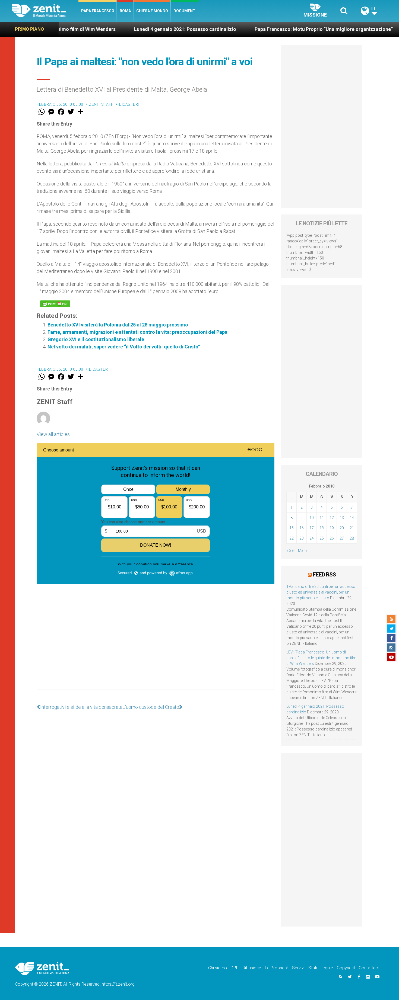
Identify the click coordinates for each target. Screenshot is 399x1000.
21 (352, 528)
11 (321, 517)
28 (352, 538)
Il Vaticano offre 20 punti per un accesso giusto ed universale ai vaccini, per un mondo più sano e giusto (320, 592)
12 (332, 517)
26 (332, 538)
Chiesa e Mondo (152, 11)
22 (291, 538)
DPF (235, 967)
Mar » (302, 550)
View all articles (53, 434)
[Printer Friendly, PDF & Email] (55, 303)
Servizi (298, 967)
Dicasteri (129, 104)
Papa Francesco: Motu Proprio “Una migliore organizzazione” (296, 29)
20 (342, 528)
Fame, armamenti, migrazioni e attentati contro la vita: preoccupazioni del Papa (137, 332)
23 (301, 538)
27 (342, 538)
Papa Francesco (97, 11)
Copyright (346, 967)
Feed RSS (324, 574)
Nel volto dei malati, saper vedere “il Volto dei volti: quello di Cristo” (123, 347)
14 (352, 517)
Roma (125, 11)
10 (311, 517)
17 (311, 528)
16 (301, 528)
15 (291, 528)
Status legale (320, 967)
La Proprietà (276, 967)
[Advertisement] (155, 654)
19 (332, 528)
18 (321, 528)
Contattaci (369, 967)
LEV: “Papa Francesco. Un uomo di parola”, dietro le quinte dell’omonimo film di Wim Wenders (321, 658)
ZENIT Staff (101, 104)
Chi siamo (217, 967)
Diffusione (251, 967)
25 (321, 538)
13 (342, 517)
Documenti (185, 11)
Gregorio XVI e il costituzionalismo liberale (95, 339)
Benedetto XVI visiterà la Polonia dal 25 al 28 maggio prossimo (117, 325)
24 (311, 538)
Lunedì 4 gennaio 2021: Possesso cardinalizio (158, 29)
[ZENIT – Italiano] (45, 11)
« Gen (291, 550)
